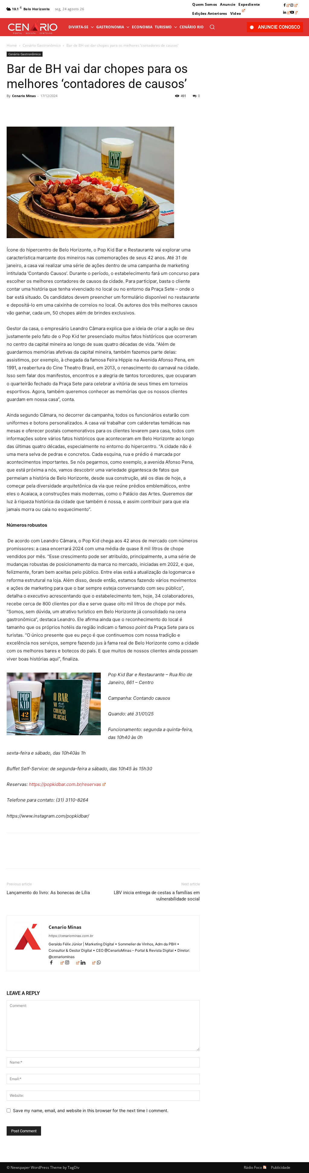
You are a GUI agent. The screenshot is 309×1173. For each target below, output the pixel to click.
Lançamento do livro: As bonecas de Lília (48, 892)
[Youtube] (294, 12)
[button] (212, 27)
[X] (27, 109)
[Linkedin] (286, 12)
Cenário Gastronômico (42, 45)
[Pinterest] (40, 109)
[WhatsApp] (54, 109)
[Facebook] (286, 5)
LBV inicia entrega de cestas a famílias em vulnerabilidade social (157, 896)
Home (12, 45)
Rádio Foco (253, 1167)
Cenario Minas (24, 95)
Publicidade (280, 1167)
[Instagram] (294, 5)
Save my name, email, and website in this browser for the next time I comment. (90, 1110)
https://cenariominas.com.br (71, 936)
